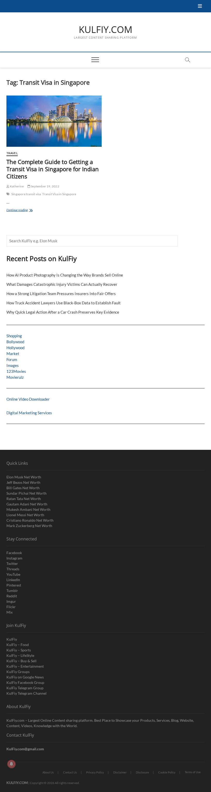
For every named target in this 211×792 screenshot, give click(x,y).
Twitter (12, 563)
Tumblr (12, 590)
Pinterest (13, 585)
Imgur (11, 601)
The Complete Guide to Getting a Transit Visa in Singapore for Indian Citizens (52, 169)
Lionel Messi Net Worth (25, 515)
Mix (9, 612)
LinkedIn (13, 580)
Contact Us (70, 772)
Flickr (11, 607)
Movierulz (15, 377)
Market (12, 353)
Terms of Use (193, 772)
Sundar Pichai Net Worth (26, 493)
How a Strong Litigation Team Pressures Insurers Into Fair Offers (61, 293)
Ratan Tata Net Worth (23, 498)
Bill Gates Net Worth (23, 488)
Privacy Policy (95, 772)
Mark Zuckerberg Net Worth (29, 525)
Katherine (16, 186)
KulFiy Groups (18, 671)
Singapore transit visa (26, 194)
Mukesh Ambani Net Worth (28, 509)
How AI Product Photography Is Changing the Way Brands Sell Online (64, 275)
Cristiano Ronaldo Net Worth (30, 520)
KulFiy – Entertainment (25, 666)
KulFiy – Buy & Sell (21, 661)
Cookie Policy (166, 772)
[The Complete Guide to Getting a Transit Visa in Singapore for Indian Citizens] (54, 121)
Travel (12, 153)
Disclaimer (120, 772)
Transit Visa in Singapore (59, 194)
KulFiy (11, 639)
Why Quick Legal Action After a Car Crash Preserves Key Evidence (62, 312)
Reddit (11, 596)
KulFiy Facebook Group (25, 682)
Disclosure (142, 772)
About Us (48, 772)
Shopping (14, 335)
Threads (12, 569)
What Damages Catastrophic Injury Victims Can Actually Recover (61, 284)
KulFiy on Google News (25, 677)
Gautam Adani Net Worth (26, 504)
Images (12, 365)
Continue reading (23, 210)
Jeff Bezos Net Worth (23, 482)
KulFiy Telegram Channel (26, 693)
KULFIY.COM (105, 29)
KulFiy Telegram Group (24, 688)
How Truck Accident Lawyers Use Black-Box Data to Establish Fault (63, 302)
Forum (11, 359)
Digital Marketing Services (29, 412)
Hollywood (15, 347)
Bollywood (15, 341)
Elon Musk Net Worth (23, 477)
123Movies (16, 371)
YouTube (13, 574)
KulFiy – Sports (18, 650)
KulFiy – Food (17, 644)
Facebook (14, 552)
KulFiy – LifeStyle (20, 655)
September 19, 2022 (44, 186)
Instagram (14, 558)
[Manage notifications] (11, 764)
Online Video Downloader (28, 399)
